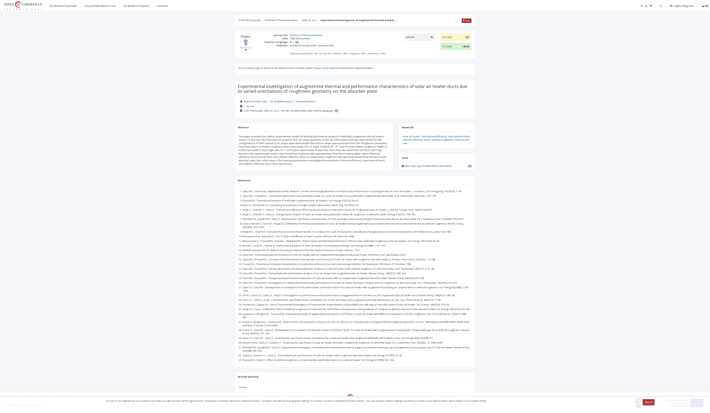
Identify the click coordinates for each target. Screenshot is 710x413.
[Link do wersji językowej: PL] (703, 5)
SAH (423, 136)
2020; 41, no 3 (309, 20)
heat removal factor (459, 136)
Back (467, 20)
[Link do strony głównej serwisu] (23, 5)
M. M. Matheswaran (282, 101)
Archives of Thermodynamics (281, 20)
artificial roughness (442, 139)
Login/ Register (683, 6)
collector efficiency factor (417, 139)
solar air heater (411, 136)
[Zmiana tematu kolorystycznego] (661, 6)
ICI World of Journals (250, 20)
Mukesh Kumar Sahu (255, 101)
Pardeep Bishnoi (305, 101)
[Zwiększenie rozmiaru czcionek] (653, 6)
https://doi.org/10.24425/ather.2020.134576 (428, 166)
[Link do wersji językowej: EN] (706, 5)
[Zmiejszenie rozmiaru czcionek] (640, 6)
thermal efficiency (437, 136)
